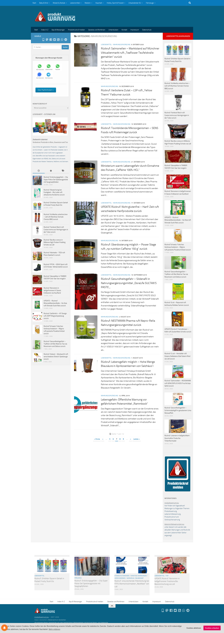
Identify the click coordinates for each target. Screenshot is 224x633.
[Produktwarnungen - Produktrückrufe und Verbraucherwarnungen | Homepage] (55, 16)
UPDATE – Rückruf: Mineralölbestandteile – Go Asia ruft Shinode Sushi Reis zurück (55, 303)
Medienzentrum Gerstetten (57, 620)
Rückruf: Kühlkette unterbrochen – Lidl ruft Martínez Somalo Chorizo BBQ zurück (56, 216)
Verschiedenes (119, 578)
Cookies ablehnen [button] (194, 628)
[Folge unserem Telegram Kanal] (65, 39)
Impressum (134, 30)
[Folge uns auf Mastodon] (47, 39)
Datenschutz (146, 30)
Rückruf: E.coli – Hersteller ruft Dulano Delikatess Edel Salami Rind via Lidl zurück (177, 356)
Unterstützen (113, 30)
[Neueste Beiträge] (39, 170)
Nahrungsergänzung (121, 45)
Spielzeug (78, 578)
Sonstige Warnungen (139, 576)
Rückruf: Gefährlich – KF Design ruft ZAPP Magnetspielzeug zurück (55, 315)
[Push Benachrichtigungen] (4, 627)
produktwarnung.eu (171, 503)
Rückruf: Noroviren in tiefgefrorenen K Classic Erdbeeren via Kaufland (52, 290)
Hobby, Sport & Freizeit (115, 3)
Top (167, 576)
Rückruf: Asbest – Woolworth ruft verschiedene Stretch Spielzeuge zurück (56, 356)
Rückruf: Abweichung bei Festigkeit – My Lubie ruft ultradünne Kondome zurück (54, 192)
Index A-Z (44, 30)
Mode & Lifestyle (59, 3)
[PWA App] (43, 39)
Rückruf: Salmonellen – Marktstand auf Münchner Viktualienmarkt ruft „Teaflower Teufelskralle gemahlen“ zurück (130, 52)
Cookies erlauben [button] (212, 628)
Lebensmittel (75, 3)
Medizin (88, 3)
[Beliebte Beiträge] (51, 170)
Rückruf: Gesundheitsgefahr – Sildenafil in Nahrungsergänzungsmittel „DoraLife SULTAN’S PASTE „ (129, 283)
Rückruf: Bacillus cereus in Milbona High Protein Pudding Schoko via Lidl (54, 242)
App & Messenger (58, 30)
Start (34, 3)
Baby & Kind (43, 3)
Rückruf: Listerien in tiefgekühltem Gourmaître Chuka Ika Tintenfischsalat (177, 438)
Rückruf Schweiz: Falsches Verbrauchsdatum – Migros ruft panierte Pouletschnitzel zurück (177, 247)
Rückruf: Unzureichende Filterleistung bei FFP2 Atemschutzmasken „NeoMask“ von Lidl (131, 584)
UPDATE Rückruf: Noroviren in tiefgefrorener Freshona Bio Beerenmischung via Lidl (167, 581)
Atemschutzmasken (121, 576)
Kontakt (124, 30)
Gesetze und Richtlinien (96, 30)
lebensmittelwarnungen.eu (174, 524)
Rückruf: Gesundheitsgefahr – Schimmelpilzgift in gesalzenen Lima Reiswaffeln (177, 410)
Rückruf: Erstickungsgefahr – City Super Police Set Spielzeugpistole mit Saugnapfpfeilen (56, 179)
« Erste (97, 439)
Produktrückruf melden (76, 30)
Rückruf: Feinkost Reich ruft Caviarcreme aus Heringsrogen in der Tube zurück (56, 229)
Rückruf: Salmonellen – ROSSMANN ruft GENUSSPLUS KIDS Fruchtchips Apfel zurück (177, 383)
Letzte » (136, 439)
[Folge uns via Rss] (58, 39)
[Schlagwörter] (63, 170)
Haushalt (98, 3)
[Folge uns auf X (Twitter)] (54, 39)
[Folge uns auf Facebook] (50, 39)
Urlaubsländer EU (134, 3)
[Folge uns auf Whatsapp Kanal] (62, 39)
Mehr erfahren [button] (54, 629)
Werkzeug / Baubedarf (135, 578)
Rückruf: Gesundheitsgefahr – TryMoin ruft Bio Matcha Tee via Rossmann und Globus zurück (55, 343)
